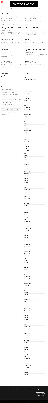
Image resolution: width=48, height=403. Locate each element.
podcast (3, 107)
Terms (19, 401)
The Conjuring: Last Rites (29, 77)
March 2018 (26, 242)
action (3, 89)
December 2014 (27, 331)
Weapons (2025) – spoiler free (30, 79)
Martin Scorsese (5, 104)
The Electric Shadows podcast (13, 111)
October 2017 (27, 253)
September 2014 (27, 338)
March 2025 (26, 96)
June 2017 (26, 262)
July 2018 (26, 233)
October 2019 (27, 198)
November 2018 (27, 223)
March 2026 (26, 89)
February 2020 (27, 189)
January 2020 (26, 191)
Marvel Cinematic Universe (6, 106)
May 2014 (26, 347)
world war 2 (4, 114)
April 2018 (26, 239)
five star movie (10, 97)
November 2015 (27, 306)
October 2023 (27, 111)
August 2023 (26, 116)
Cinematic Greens (40, 391)
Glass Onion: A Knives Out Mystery (11, 17)
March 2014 (26, 351)
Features (38, 393)
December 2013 (27, 358)
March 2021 (26, 162)
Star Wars (13, 109)
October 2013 (27, 363)
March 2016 (26, 296)
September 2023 (27, 114)
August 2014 (26, 340)
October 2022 (27, 128)
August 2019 (26, 203)
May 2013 (26, 374)
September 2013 (27, 365)
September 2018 (27, 228)
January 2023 (26, 125)
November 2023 (27, 109)
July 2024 (26, 105)
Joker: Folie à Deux (27, 82)
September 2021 (27, 148)
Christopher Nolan (5, 94)
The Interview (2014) (7, 39)
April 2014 (26, 349)
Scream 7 (25, 76)
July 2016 (26, 287)
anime (7, 89)
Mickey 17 (26, 81)
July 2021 (26, 153)
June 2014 (26, 344)
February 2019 (27, 217)
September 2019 (27, 201)
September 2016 (27, 283)
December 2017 (27, 248)
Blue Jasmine (29, 61)
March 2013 (26, 379)
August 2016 (26, 285)
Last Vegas (4, 49)
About (2, 401)
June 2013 (26, 372)
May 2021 (26, 157)
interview (3, 101)
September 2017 (27, 255)
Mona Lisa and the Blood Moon (34, 17)
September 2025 (27, 91)
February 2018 (27, 244)
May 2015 (26, 319)
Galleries (43, 393)
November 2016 (27, 278)
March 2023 (26, 123)
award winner (11, 89)
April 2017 (26, 267)
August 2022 (26, 132)
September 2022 (27, 130)
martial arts (14, 102)
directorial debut (14, 96)
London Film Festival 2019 (16, 101)
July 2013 (26, 370)
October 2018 (27, 226)
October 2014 (27, 335)
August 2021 (26, 150)
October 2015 (27, 308)
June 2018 (26, 235)
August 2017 (26, 258)
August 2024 (26, 102)
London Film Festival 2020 (6, 102)
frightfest (16, 97)
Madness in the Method (32, 27)
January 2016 (26, 301)
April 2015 (26, 322)
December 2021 (27, 143)
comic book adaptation (14, 94)
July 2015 (26, 315)
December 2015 (27, 303)
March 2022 (26, 139)
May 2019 (26, 210)
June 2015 (26, 317)
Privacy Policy (13, 401)
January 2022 (26, 141)
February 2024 (27, 107)
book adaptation (12, 92)
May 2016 (26, 292)
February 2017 (27, 271)
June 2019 (26, 207)
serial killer (8, 109)
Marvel (10, 104)
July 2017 (26, 260)
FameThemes (44, 401)
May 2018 (26, 237)
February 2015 (27, 326)
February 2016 (27, 299)
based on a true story (5, 90)
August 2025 (26, 93)
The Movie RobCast (5, 112)
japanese (8, 101)
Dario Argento (4, 96)
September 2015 (27, 310)
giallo (16, 99)
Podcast (38, 395)
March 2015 (26, 324)
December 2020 (27, 166)
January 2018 (26, 246)
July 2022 (26, 134)
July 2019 (26, 205)
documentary (4, 97)
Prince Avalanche (6, 61)
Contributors (3, 18)
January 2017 (26, 274)
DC (8, 96)
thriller (11, 112)
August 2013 (26, 367)
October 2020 (27, 171)
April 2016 (26, 294)
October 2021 (27, 146)
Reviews (42, 395)
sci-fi (19, 107)
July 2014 (26, 342)
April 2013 (26, 376)
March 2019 (26, 214)
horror (20, 99)
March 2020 (26, 187)
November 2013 (27, 360)
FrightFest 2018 (4, 99)
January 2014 (26, 356)
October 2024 (27, 98)
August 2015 (26, 312)
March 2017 (26, 269)
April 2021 (26, 159)
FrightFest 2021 (11, 99)
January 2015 (26, 328)
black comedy (17, 90)
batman (12, 90)
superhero (18, 109)
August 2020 (26, 175)
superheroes (4, 111)
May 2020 (26, 182)
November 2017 (27, 251)
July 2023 (26, 118)
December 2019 (27, 194)
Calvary (27, 39)
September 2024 (27, 100)
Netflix (17, 106)
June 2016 (26, 290)
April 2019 (26, 212)
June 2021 (26, 155)
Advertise (7, 401)
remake (7, 107)
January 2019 (26, 219)
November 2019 (27, 196)
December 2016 (27, 276)
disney (19, 96)
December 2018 (27, 221)
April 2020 (26, 185)
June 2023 (26, 121)
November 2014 (27, 333)
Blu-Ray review (4, 92)
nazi (13, 106)
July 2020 (26, 178)
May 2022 (26, 137)
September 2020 (27, 173)
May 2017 (26, 265)
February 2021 (27, 164)
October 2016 (27, 280)
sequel (3, 109)
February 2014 (27, 354)
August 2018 (26, 230)
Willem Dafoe (16, 112)
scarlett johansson (13, 107)
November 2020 (27, 169)
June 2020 (26, 180)
